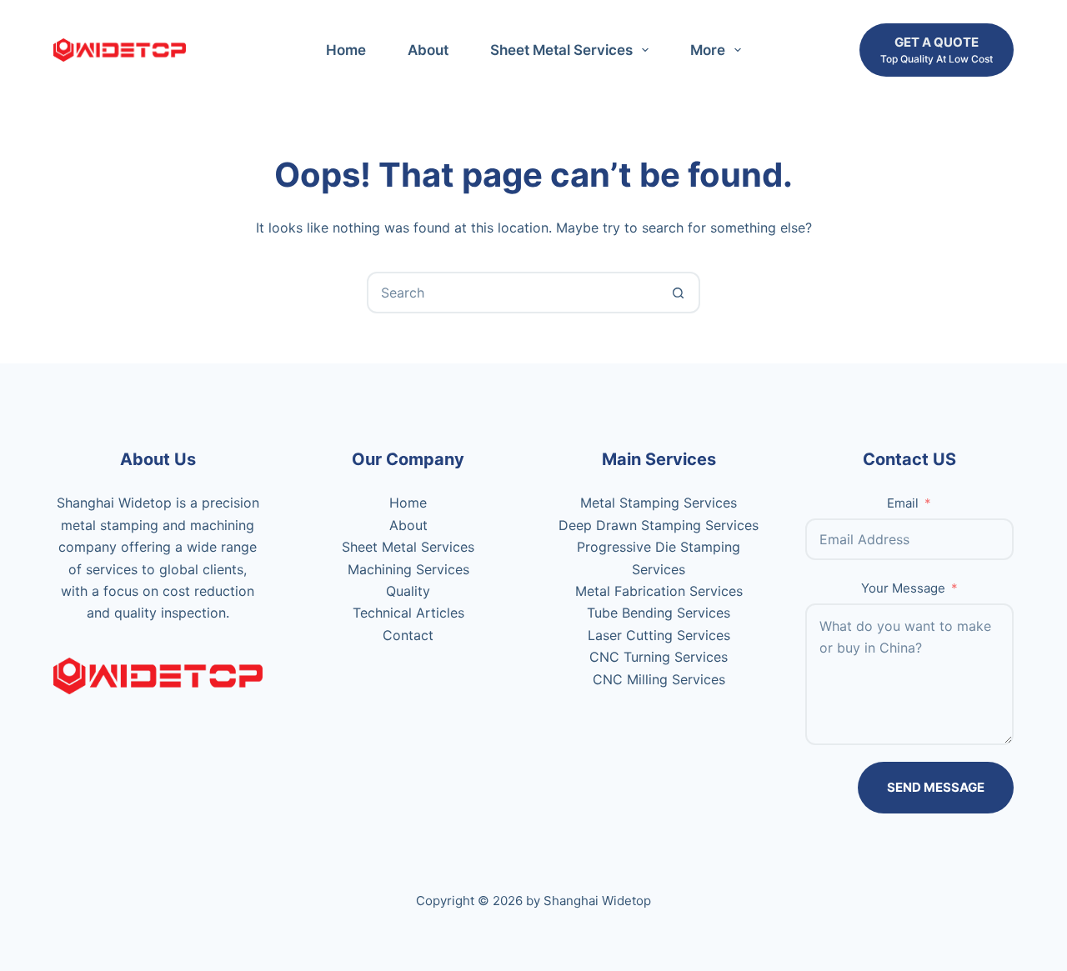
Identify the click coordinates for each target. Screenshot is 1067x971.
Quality (408, 591)
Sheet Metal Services (561, 50)
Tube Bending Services (658, 612)
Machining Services (408, 569)
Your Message (903, 588)
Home (346, 50)
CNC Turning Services (658, 656)
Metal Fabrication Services (659, 591)
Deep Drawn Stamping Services (659, 525)
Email (903, 503)
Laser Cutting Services (659, 635)
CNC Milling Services (659, 679)
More (707, 50)
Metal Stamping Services (658, 502)
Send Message (935, 787)
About (428, 50)
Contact (408, 635)
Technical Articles (408, 612)
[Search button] (678, 292)
